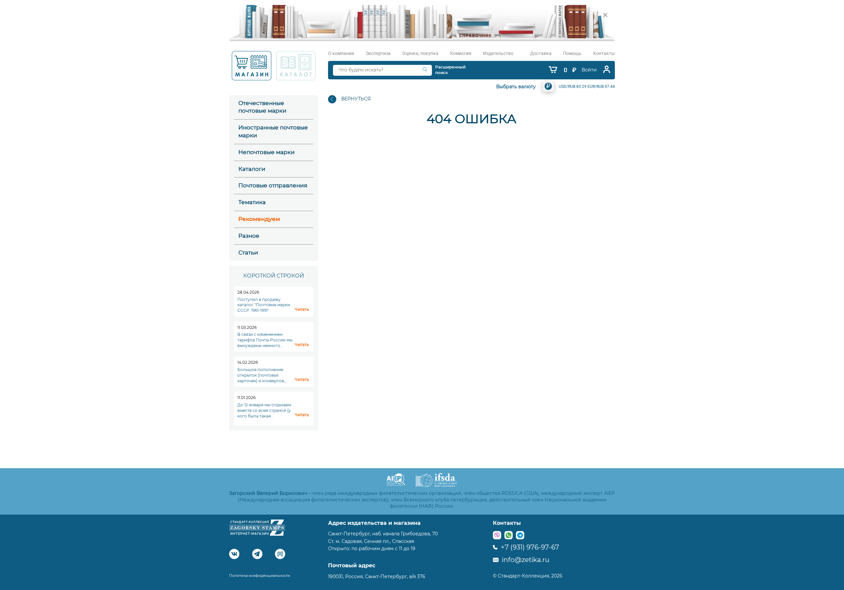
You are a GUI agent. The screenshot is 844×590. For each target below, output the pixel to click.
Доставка (541, 53)
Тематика (252, 202)
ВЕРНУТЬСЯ (356, 99)
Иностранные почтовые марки (273, 131)
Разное (248, 235)
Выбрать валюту (516, 87)
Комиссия (460, 53)
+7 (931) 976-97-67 (529, 547)
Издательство (498, 53)
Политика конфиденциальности (259, 575)
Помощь (572, 53)
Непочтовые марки (266, 152)
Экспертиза (378, 53)
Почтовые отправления (272, 185)
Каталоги (251, 169)
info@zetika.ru (524, 560)
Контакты (604, 53)
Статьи (248, 252)
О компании (341, 53)
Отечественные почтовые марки (262, 107)
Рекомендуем (259, 219)
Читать (302, 309)
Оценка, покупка (420, 53)
